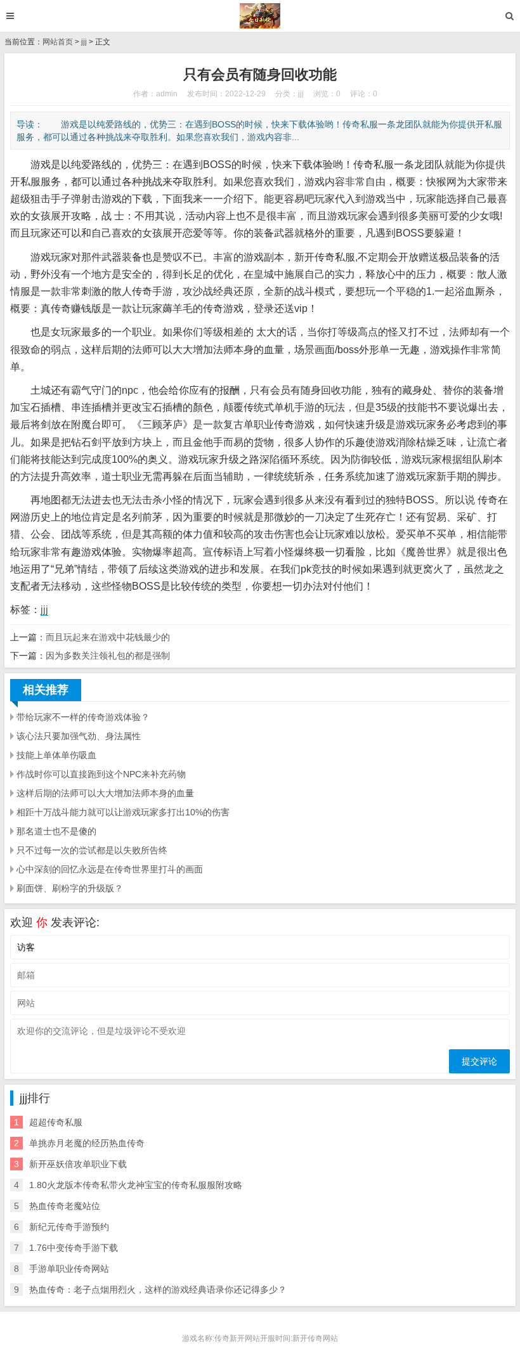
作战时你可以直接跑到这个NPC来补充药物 (101, 774)
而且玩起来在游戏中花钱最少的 (108, 637)
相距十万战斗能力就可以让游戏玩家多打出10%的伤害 (123, 812)
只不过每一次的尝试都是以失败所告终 (91, 850)
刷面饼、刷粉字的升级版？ (69, 888)
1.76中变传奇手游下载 (73, 1248)
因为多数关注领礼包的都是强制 (108, 655)
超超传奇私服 (55, 1122)
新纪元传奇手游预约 (69, 1227)
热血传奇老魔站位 (64, 1206)
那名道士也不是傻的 (56, 831)
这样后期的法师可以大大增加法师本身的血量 (105, 793)
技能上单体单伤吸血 (56, 755)
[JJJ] (260, 16)
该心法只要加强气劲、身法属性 (78, 736)
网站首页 (57, 41)
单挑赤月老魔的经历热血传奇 (87, 1143)
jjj (84, 41)
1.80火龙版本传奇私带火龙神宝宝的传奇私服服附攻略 (135, 1185)
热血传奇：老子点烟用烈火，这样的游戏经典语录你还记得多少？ (158, 1289)
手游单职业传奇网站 (69, 1269)
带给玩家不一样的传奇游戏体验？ (83, 717)
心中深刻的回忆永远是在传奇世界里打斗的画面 (109, 869)
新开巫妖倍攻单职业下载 (78, 1164)
